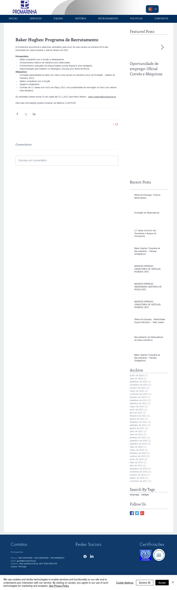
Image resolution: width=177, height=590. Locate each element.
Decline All (144, 582)
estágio (145, 495)
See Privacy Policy (59, 585)
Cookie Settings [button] (124, 582)
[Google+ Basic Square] (142, 513)
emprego (134, 495)
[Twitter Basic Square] (137, 513)
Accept (162, 582)
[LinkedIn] (92, 556)
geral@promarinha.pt (26, 561)
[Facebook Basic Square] (132, 513)
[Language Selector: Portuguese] (152, 9)
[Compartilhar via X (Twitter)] (25, 114)
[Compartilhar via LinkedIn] (34, 114)
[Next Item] (162, 47)
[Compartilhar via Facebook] (17, 114)
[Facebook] (85, 556)
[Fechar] (173, 582)
